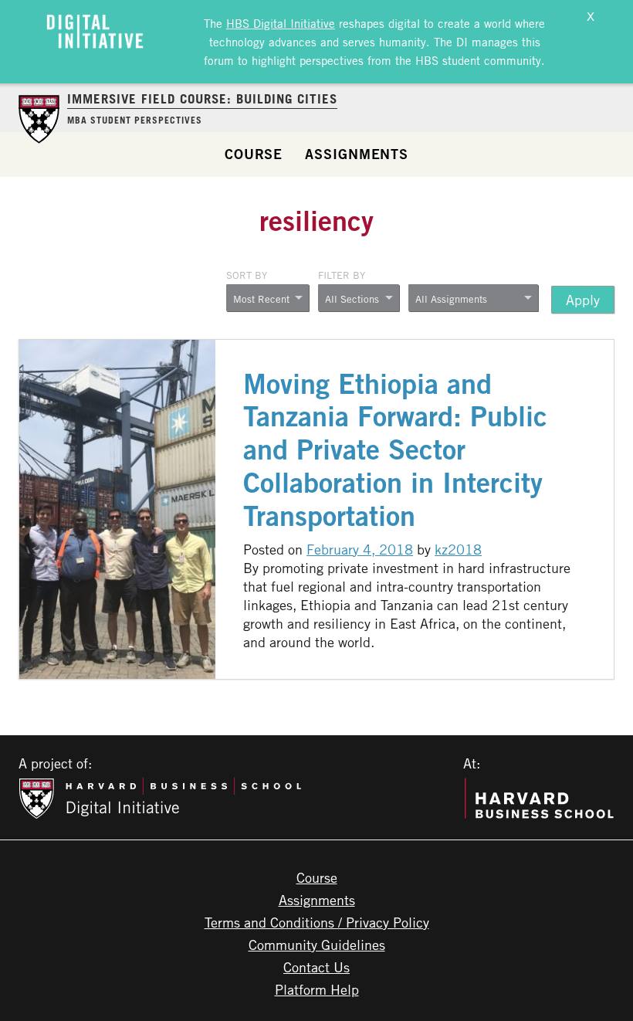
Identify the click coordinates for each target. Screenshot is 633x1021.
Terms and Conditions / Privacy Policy (317, 922)
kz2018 (458, 549)
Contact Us (316, 966)
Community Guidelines (317, 944)
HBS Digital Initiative (280, 23)
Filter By (341, 275)
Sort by (246, 275)
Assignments (356, 153)
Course (254, 153)
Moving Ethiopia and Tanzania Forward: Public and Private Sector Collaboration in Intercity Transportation (395, 450)
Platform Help (317, 989)
